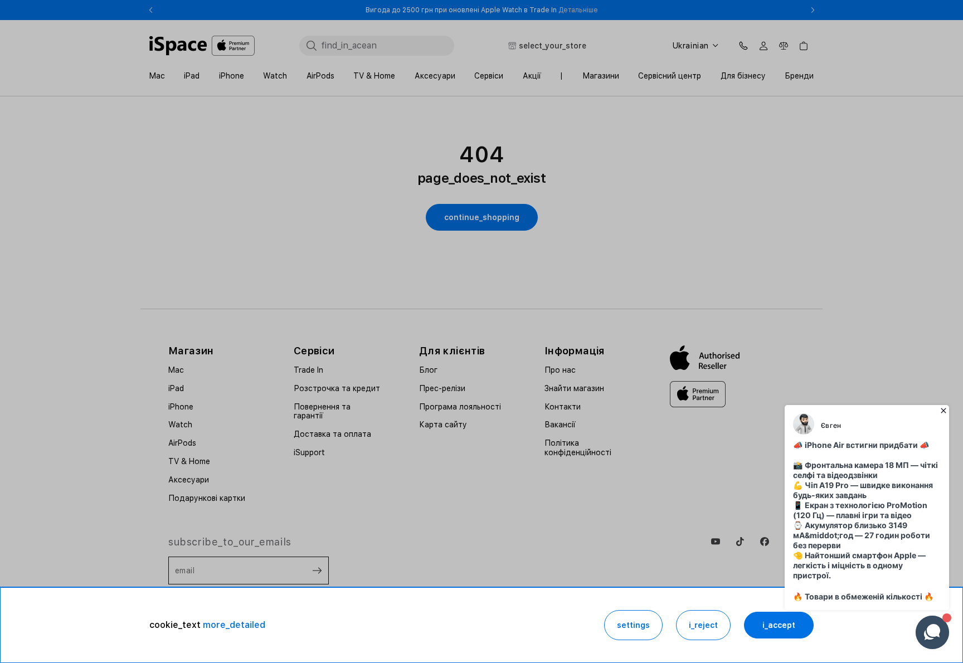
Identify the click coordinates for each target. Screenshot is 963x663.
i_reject (703, 625)
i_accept (778, 625)
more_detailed (234, 625)
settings (633, 625)
